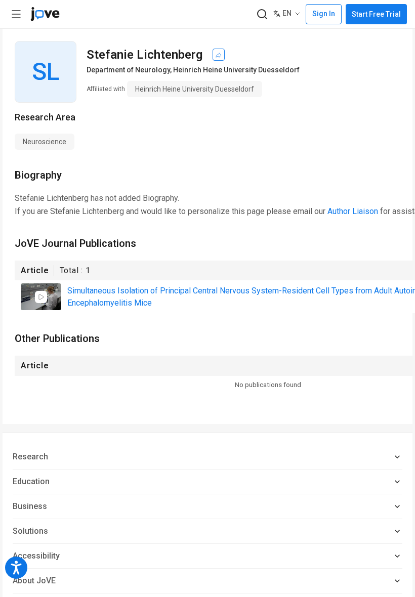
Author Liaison (352, 211)
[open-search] (262, 14)
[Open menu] (16, 14)
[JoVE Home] (45, 14)
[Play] (41, 297)
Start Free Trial (376, 14)
